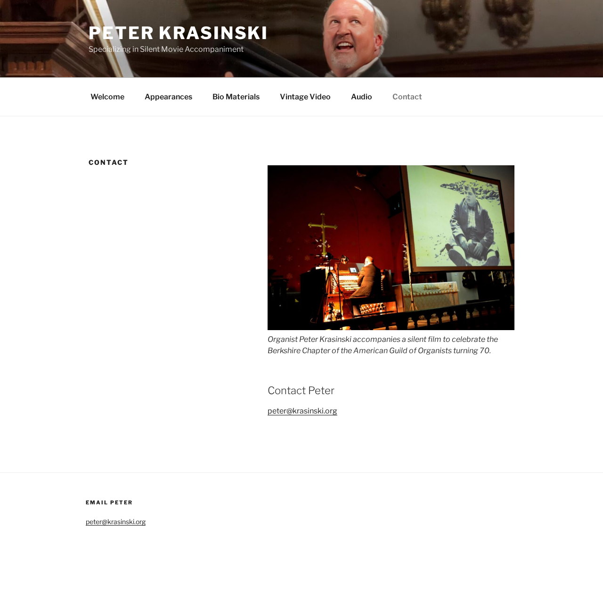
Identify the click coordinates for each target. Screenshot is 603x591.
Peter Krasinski (179, 33)
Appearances (168, 96)
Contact (407, 96)
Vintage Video (305, 96)
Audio (361, 96)
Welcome (107, 96)
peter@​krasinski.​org (302, 410)
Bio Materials (236, 96)
